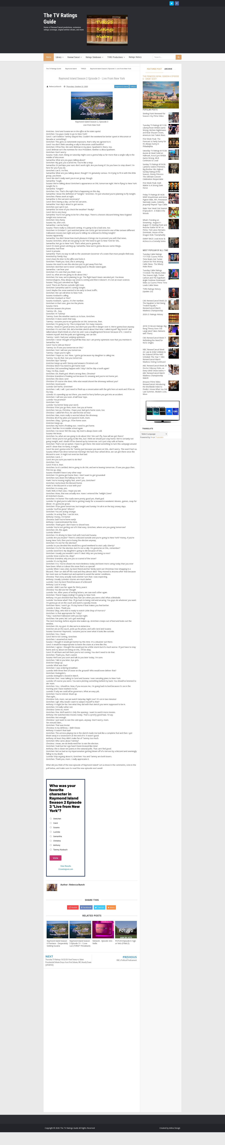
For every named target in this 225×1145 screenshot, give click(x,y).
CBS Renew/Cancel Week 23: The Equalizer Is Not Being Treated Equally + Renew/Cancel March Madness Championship (155, 305)
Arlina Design (174, 1128)
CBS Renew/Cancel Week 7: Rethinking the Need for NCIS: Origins (154, 340)
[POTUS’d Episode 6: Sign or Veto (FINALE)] (126, 929)
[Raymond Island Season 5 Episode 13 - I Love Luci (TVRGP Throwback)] (80, 929)
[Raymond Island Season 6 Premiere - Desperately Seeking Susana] (57, 929)
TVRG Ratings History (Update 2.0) (152, 290)
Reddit (74, 907)
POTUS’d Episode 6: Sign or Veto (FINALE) (125, 942)
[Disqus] (91, 1008)
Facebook (86, 907)
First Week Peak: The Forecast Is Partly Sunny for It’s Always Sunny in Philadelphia (154, 143)
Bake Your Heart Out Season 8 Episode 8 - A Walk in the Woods (155, 210)
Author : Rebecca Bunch (72, 884)
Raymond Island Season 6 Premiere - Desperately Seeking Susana (57, 943)
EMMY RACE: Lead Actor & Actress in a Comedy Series (154, 239)
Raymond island (121, 86)
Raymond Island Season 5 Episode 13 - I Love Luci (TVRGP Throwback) (80, 943)
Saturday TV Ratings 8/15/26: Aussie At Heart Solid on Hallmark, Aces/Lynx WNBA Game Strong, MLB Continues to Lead (155, 155)
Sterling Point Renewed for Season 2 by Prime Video (154, 114)
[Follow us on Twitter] (172, 3)
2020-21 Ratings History (153, 314)
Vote (55, 858)
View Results (65, 866)
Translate (159, 437)
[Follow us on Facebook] (177, 3)
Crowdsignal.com (65, 869)
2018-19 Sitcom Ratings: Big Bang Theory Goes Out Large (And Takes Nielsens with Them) (154, 330)
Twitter (100, 907)
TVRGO (133, 86)
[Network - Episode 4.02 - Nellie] (103, 929)
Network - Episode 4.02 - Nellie (102, 942)
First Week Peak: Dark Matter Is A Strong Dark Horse (153, 185)
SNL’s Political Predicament (127, 960)
